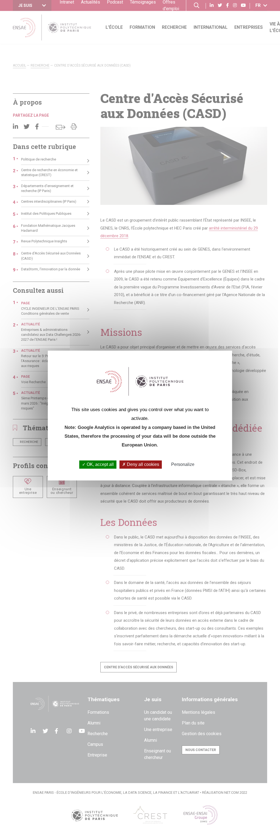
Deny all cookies (142, 464)
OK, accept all (100, 464)
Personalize (182, 464)
